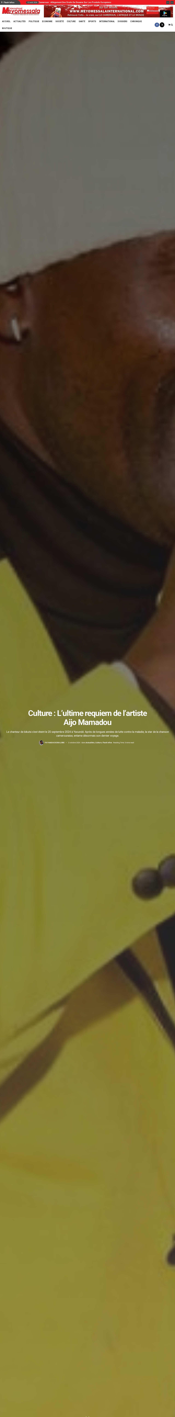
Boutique (7, 28)
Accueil (6, 21)
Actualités (19, 21)
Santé (82, 21)
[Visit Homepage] (21, 11)
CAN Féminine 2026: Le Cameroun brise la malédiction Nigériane (71, 2)
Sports (92, 21)
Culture (71, 21)
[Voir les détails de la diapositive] (108, 11)
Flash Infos (107, 743)
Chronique (136, 21)
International (107, 21)
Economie (47, 21)
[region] (108, 11)
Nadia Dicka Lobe (56, 743)
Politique (34, 21)
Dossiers (122, 21)
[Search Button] (172, 24)
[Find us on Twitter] (162, 24)
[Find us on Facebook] (157, 24)
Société (60, 21)
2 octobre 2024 (74, 743)
